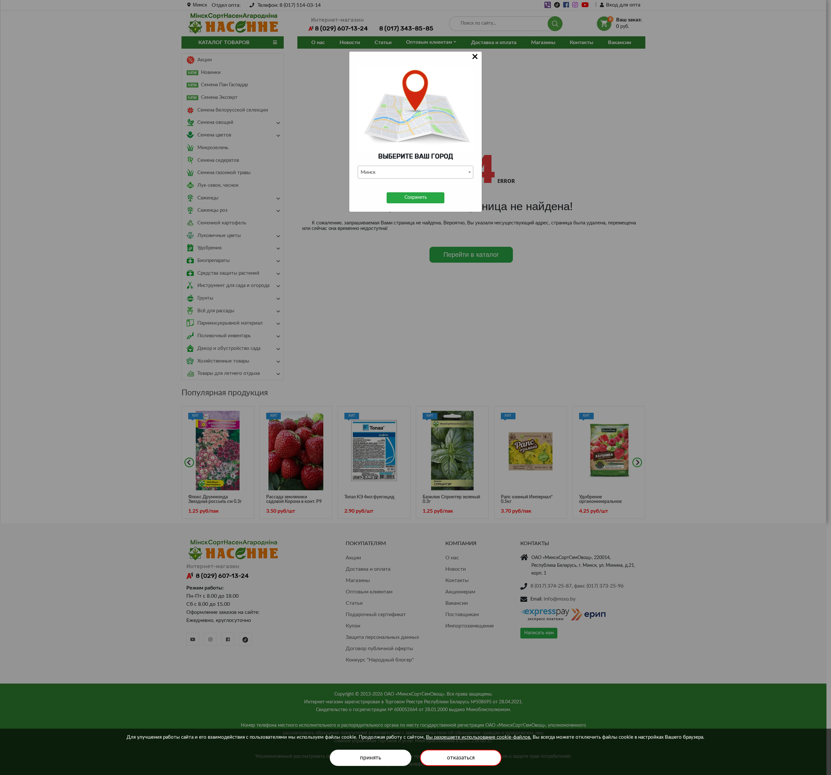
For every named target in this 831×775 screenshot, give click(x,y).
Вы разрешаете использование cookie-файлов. (478, 737)
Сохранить (415, 197)
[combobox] (415, 172)
